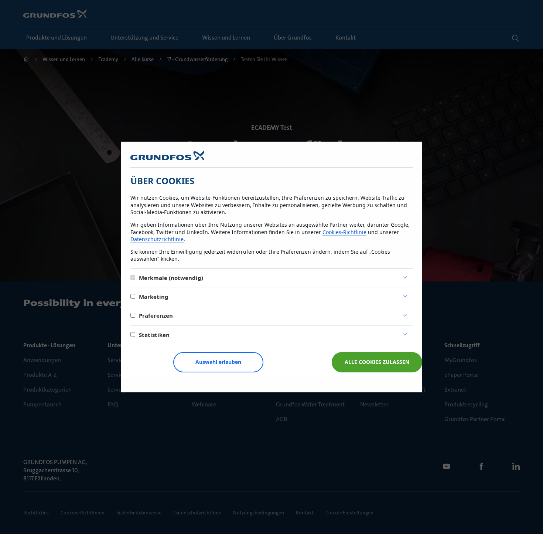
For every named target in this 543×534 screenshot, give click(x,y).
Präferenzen (156, 315)
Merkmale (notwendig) (171, 277)
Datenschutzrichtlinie (157, 239)
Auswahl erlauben (218, 361)
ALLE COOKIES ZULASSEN (377, 361)
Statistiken (154, 334)
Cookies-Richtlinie (344, 232)
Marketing (153, 296)
